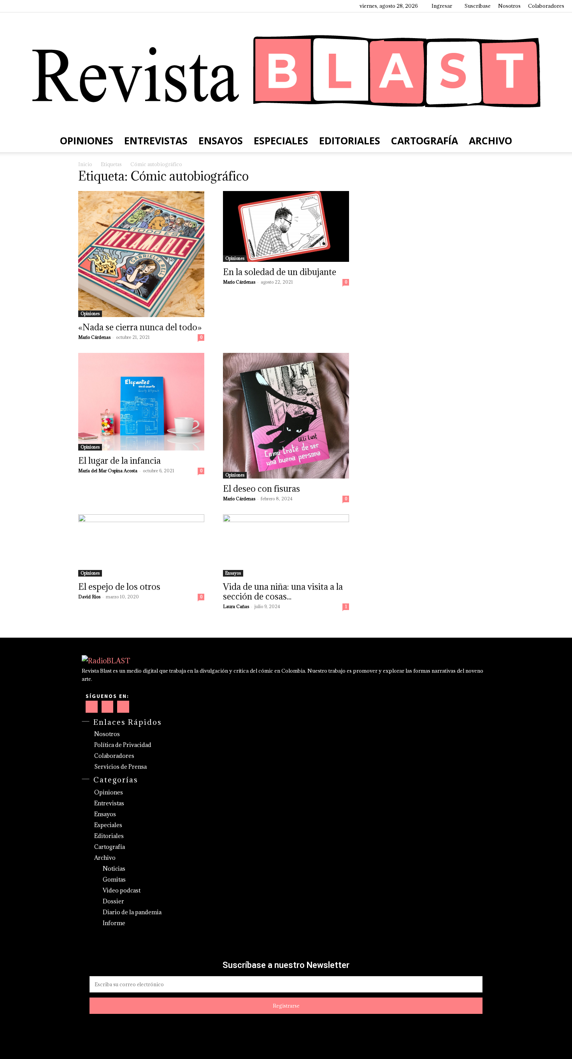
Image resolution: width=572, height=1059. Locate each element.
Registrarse (286, 1006)
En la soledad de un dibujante (279, 271)
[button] (555, 140)
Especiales (281, 140)
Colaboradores (546, 5)
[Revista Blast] (286, 70)
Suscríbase (478, 5)
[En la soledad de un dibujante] (286, 226)
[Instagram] (26, 6)
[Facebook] (13, 6)
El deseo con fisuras (261, 488)
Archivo (490, 140)
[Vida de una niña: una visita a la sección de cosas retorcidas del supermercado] (286, 545)
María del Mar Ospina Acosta (107, 470)
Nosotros (509, 5)
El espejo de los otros (119, 586)
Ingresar (442, 5)
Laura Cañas (236, 606)
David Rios (89, 597)
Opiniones (86, 140)
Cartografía (424, 140)
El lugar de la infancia (119, 460)
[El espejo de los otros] (141, 545)
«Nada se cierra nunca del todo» (140, 327)
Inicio (85, 164)
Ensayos (220, 140)
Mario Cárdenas (94, 337)
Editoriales (349, 140)
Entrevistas (156, 140)
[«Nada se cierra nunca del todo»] (141, 254)
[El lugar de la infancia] (141, 402)
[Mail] (39, 6)
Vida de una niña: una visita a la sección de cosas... (283, 591)
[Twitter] (52, 6)
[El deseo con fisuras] (286, 416)
